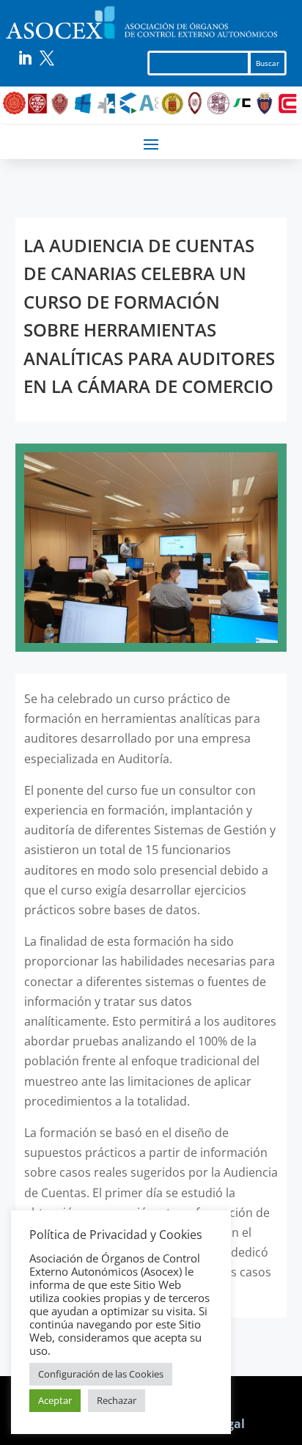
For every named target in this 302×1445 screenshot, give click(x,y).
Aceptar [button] (55, 1400)
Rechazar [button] (116, 1400)
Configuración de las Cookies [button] (100, 1373)
